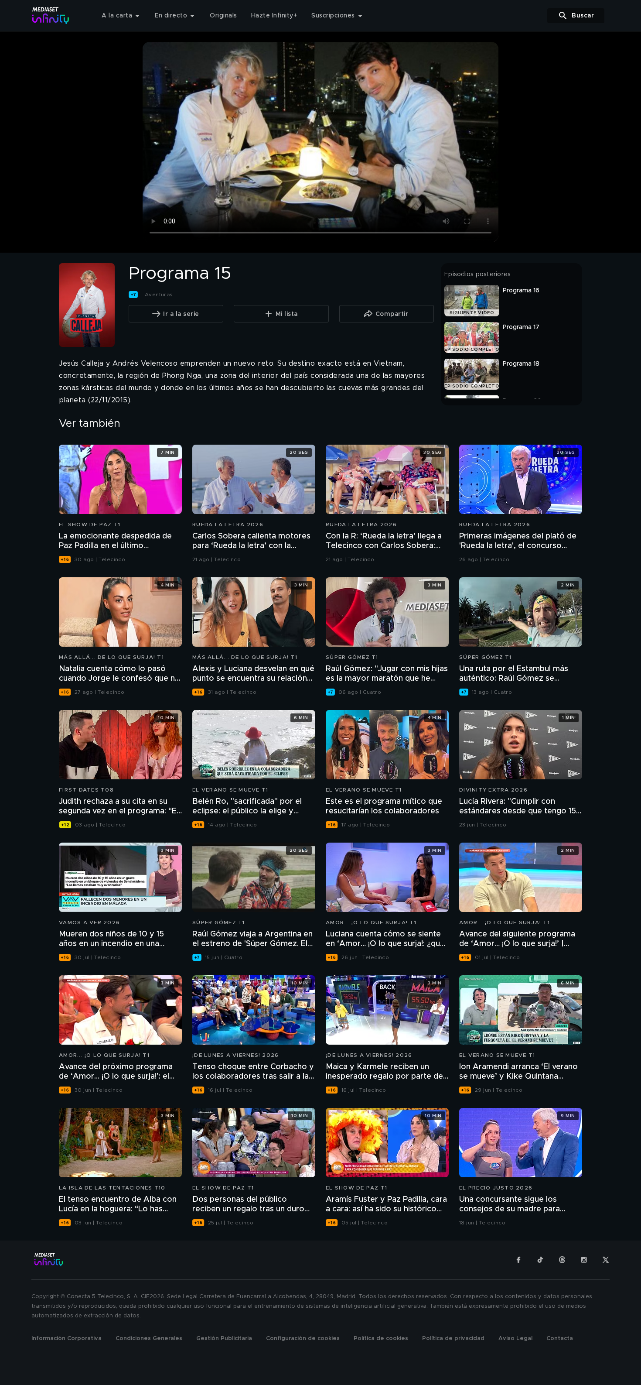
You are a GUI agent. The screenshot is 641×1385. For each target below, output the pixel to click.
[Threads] (562, 1260)
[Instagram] (584, 1260)
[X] (606, 1260)
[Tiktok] (540, 1260)
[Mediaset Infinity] (50, 15)
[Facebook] (518, 1260)
